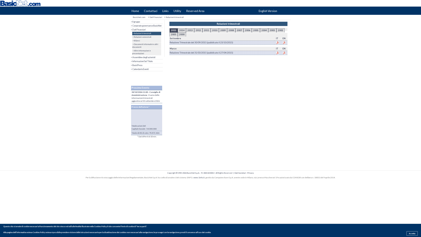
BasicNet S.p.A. (193, 173)
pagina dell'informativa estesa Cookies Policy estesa (29, 232)
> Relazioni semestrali (141, 37)
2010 (214, 30)
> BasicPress (136, 65)
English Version (268, 11)
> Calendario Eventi (140, 69)
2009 (223, 30)
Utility (177, 11)
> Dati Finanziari (138, 29)
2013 (190, 30)
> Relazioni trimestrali (141, 33)
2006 (247, 30)
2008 (231, 30)
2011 (206, 30)
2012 (198, 30)
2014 (182, 30)
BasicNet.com (139, 17)
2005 (256, 30)
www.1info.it (199, 177)
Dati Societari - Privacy (244, 173)
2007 (239, 30)
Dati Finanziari (156, 17)
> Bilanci (136, 41)
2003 (272, 30)
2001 (173, 34)
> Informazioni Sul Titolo (142, 61)
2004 (264, 30)
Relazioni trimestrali (175, 17)
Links (165, 11)
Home (135, 11)
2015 (173, 30)
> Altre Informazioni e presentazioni (141, 52)
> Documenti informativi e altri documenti (145, 45)
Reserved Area (195, 11)
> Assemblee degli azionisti (143, 57)
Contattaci (150, 11)
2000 (182, 34)
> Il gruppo (135, 22)
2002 (280, 30)
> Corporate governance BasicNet (146, 26)
